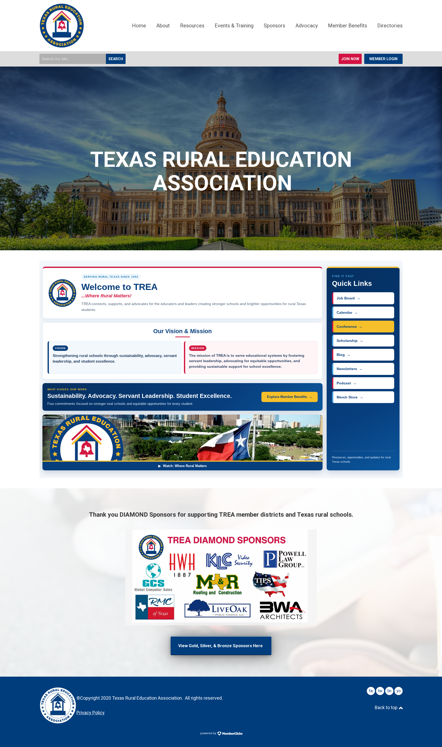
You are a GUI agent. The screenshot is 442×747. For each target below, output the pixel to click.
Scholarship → (350, 341)
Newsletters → (350, 369)
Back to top (387, 707)
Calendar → (347, 312)
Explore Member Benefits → (289, 397)
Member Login (383, 59)
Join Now (350, 59)
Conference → (349, 326)
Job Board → (348, 298)
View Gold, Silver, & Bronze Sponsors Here (221, 645)
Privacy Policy (90, 712)
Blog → (343, 355)
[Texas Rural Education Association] (61, 46)
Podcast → (347, 383)
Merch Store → (350, 397)
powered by (208, 733)
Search (115, 59)
